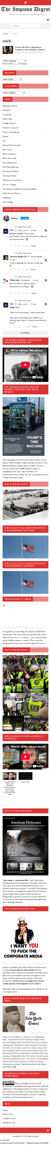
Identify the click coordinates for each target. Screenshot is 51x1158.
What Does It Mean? (12, 193)
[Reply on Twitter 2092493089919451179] (11, 269)
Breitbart (7, 110)
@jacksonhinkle (36, 257)
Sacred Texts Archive (12, 145)
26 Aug (12, 260)
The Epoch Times (10, 171)
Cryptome (7, 114)
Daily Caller (8, 119)
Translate (23, 63)
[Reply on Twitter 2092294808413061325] (11, 327)
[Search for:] (26, 26)
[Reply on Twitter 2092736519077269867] (11, 293)
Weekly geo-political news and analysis (19, 189)
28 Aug (33, 230)
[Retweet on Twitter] (16, 227)
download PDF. (22, 880)
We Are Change (9, 184)
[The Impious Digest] (25, 15)
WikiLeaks (14, 280)
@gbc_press (23, 230)
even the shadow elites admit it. (22, 970)
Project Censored (10, 128)
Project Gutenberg (11, 132)
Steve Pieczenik (9, 158)
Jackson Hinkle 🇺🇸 (18, 256)
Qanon (5, 136)
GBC (12, 230)
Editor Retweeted (24, 227)
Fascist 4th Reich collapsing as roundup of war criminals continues (30, 48)
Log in (5, 1110)
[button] (10, 785)
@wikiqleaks (25, 280)
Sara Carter (8, 149)
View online (8, 880)
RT (4, 141)
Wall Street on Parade (12, 180)
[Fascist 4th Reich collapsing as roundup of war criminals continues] (8, 50)
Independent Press (37, 52)
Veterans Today (9, 176)
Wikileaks (7, 198)
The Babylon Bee (10, 163)
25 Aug (33, 304)
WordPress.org (9, 1123)
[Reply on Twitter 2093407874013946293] (11, 246)
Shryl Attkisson (9, 154)
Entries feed (8, 1114)
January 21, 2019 (22, 52)
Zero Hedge (8, 202)
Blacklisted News (10, 106)
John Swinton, (27, 1064)
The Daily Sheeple (11, 167)
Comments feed (9, 1118)
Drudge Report (9, 123)
